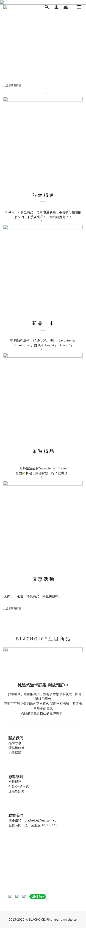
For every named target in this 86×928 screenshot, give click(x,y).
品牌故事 (14, 743)
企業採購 (14, 753)
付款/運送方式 (18, 786)
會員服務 (14, 782)
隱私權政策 (16, 748)
